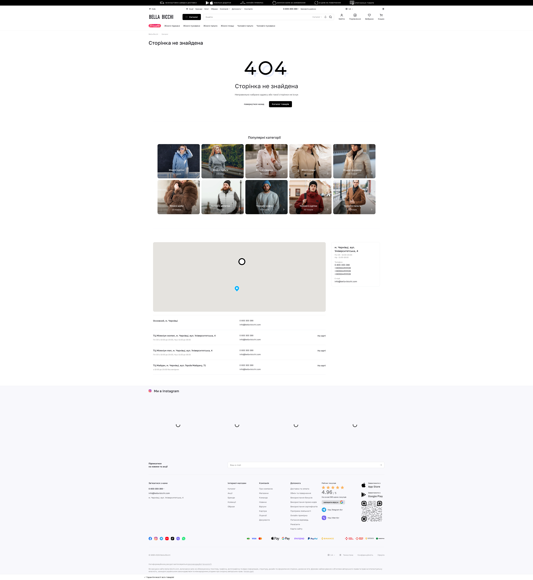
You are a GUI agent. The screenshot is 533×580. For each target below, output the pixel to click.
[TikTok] (172, 538)
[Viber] (178, 538)
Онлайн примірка (298, 515)
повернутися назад (254, 104)
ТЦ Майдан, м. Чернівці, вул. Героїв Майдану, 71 (179, 365)
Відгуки (262, 506)
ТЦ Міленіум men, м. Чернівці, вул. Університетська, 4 (182, 350)
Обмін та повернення (300, 493)
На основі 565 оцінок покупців (334, 497)
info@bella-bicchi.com (250, 324)
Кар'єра (263, 511)
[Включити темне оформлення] (383, 9)
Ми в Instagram (166, 391)
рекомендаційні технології (199, 564)
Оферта (381, 555)
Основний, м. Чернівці (165, 320)
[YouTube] (167, 538)
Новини (263, 502)
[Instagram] (156, 538)
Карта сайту (296, 529)
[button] (237, 289)
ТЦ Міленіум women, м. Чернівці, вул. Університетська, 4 (184, 335)
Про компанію (266, 489)
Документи (264, 520)
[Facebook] (150, 538)
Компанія (264, 483)
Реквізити (295, 524)
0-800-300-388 (290, 9)
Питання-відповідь (299, 520)
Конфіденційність (365, 555)
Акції (230, 493)
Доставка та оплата (299, 489)
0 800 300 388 (246, 320)
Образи (231, 506)
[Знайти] (330, 17)
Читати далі (248, 571)
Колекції (232, 502)
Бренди (231, 497)
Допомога (295, 483)
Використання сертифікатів (304, 506)
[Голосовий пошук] (325, 17)
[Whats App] (183, 538)
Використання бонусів (301, 497)
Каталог (231, 489)
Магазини (264, 493)
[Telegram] (161, 538)
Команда (263, 497)
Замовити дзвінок (308, 9)
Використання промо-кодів (303, 502)
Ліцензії (263, 515)
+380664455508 (343, 268)
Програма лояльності (300, 511)
